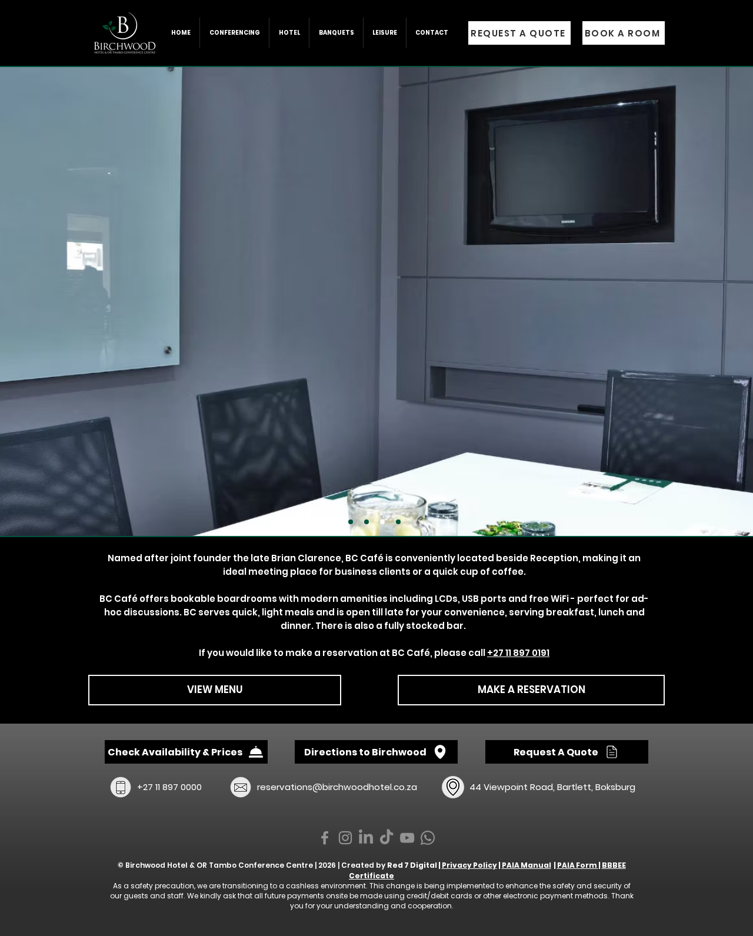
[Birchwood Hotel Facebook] (325, 838)
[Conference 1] (350, 521)
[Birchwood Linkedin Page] (366, 838)
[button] (289, 33)
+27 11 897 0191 (518, 653)
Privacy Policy (469, 865)
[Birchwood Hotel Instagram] (345, 838)
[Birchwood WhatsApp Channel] (428, 838)
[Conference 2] (382, 521)
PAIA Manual (526, 865)
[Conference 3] (366, 521)
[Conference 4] (398, 521)
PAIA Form (577, 865)
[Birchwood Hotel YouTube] (407, 838)
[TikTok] (386, 838)
